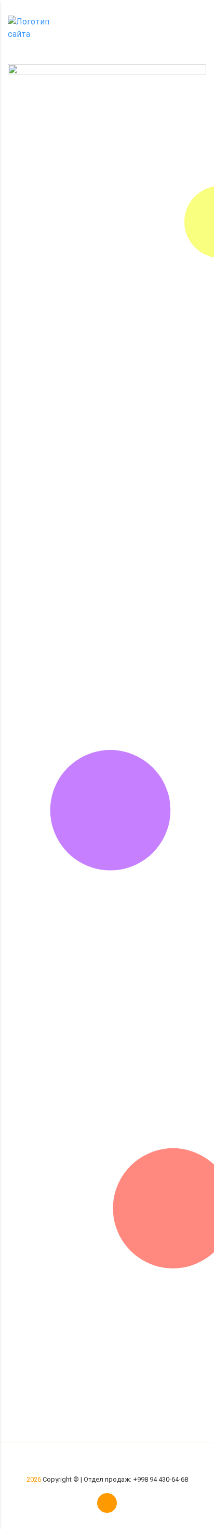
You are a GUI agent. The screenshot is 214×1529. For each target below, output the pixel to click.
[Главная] (36, 27)
